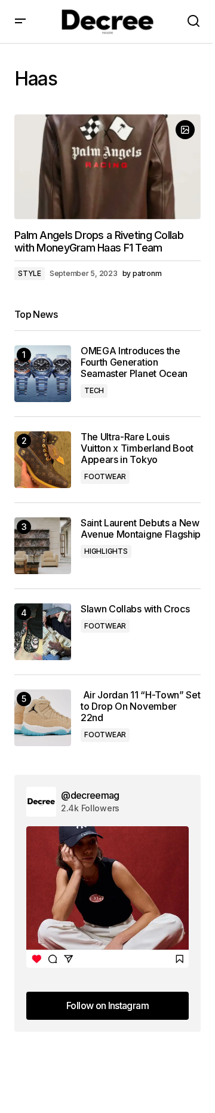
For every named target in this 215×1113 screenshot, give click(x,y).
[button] (20, 21)
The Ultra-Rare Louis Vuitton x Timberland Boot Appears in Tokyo (137, 448)
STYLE (29, 273)
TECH (94, 390)
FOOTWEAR (105, 476)
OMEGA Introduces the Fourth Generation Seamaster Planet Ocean (134, 362)
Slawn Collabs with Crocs (135, 609)
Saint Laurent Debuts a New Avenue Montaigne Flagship (141, 528)
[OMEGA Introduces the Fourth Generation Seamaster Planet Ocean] (42, 373)
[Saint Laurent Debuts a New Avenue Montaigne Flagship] (42, 545)
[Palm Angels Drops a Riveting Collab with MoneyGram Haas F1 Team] (107, 166)
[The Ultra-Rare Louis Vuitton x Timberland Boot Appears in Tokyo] (42, 459)
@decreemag (90, 795)
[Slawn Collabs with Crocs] (42, 631)
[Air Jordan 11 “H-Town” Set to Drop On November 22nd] (42, 717)
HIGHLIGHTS (106, 551)
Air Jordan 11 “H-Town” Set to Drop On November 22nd (140, 706)
